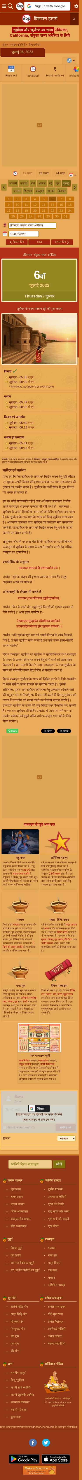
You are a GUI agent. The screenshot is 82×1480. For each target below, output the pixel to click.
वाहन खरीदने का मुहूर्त (22, 1263)
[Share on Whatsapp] (12, 731)
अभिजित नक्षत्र (56, 1285)
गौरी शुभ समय (55, 1314)
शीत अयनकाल (18, 1226)
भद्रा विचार (54, 1263)
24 (70, 210)
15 (61, 204)
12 (35, 204)
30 (57, 216)
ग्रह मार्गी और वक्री (58, 1219)
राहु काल (52, 1270)
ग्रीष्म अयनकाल (19, 1211)
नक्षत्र (51, 1277)
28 (39, 216)
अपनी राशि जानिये (20, 1387)
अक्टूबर (39, 191)
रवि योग (15, 1351)
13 (43, 204)
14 (52, 204)
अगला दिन (62, 242)
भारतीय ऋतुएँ (18, 1372)
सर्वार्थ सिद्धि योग (19, 1306)
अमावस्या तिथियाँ (57, 1196)
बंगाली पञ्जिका (18, 1409)
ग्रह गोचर (53, 1226)
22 (52, 210)
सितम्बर (28, 191)
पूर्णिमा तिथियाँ (55, 1189)
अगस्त (16, 191)
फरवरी (23, 183)
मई (50, 183)
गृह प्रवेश (16, 1255)
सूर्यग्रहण (16, 1189)
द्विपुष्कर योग (17, 1321)
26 (22, 216)
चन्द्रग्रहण (17, 1196)
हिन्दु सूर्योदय (17, 1380)
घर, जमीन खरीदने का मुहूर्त (25, 1270)
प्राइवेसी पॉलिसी (58, 1405)
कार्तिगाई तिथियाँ (56, 1329)
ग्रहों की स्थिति (56, 1204)
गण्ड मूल (52, 1255)
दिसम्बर (62, 191)
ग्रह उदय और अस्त (58, 1211)
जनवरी (13, 183)
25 (13, 216)
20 (35, 210)
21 (43, 210)
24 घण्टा (44, 173)
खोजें (59, 1164)
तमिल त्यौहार (55, 1336)
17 (8, 210)
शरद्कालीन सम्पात (20, 1219)
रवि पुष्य (15, 1336)
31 (65, 216)
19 (26, 210)
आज (39, 242)
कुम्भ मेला (16, 1417)
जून (57, 183)
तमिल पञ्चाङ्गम (56, 1306)
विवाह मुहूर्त (16, 1248)
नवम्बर (50, 191)
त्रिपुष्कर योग (18, 1329)
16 (70, 204)
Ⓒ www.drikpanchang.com (58, 1402)
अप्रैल (41, 183)
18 (17, 210)
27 (30, 216)
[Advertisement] (41, 125)
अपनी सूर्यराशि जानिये (22, 1395)
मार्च (33, 183)
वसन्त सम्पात (17, 1204)
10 (17, 204)
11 (26, 204)
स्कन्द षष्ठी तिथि (56, 1343)
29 (48, 216)
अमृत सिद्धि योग (19, 1314)
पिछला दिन (17, 242)
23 (61, 210)
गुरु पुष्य (15, 1343)
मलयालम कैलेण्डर (20, 1402)
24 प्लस (60, 173)
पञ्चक (51, 1248)
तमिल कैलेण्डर (55, 1321)
